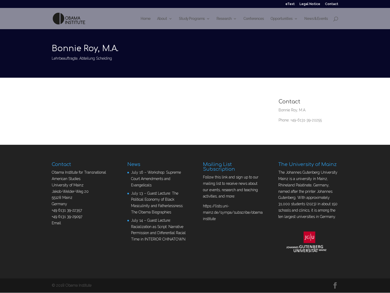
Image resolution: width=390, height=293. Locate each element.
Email (56, 223)
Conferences (253, 19)
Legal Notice (310, 4)
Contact (331, 4)
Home (145, 19)
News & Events (316, 19)
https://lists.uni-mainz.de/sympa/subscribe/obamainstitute (233, 212)
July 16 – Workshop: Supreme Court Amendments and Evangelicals (156, 178)
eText (290, 4)
